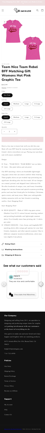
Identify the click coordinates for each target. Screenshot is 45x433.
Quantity (4, 127)
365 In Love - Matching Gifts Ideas (33, 429)
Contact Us (8, 414)
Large (27, 104)
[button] (2, 10)
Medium (16, 104)
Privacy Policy (9, 386)
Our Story (7, 366)
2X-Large (7, 108)
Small (6, 104)
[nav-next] (41, 284)
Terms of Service (10, 381)
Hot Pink (7, 95)
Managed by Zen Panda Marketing (13, 429)
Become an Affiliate (10, 391)
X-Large (37, 104)
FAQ (5, 409)
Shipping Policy (9, 371)
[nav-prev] (4, 284)
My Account (8, 404)
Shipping (4, 88)
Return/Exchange (10, 376)
